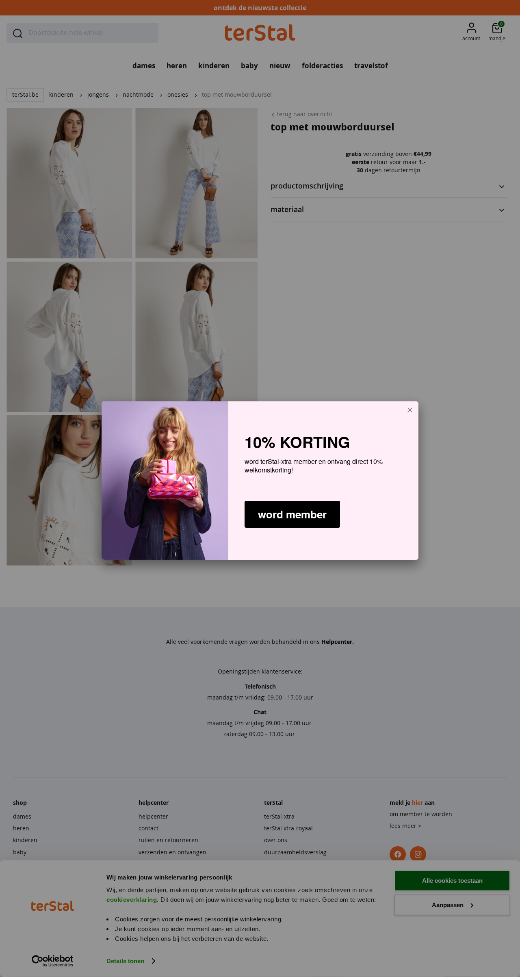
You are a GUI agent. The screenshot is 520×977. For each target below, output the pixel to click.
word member (292, 514)
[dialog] (260, 480)
